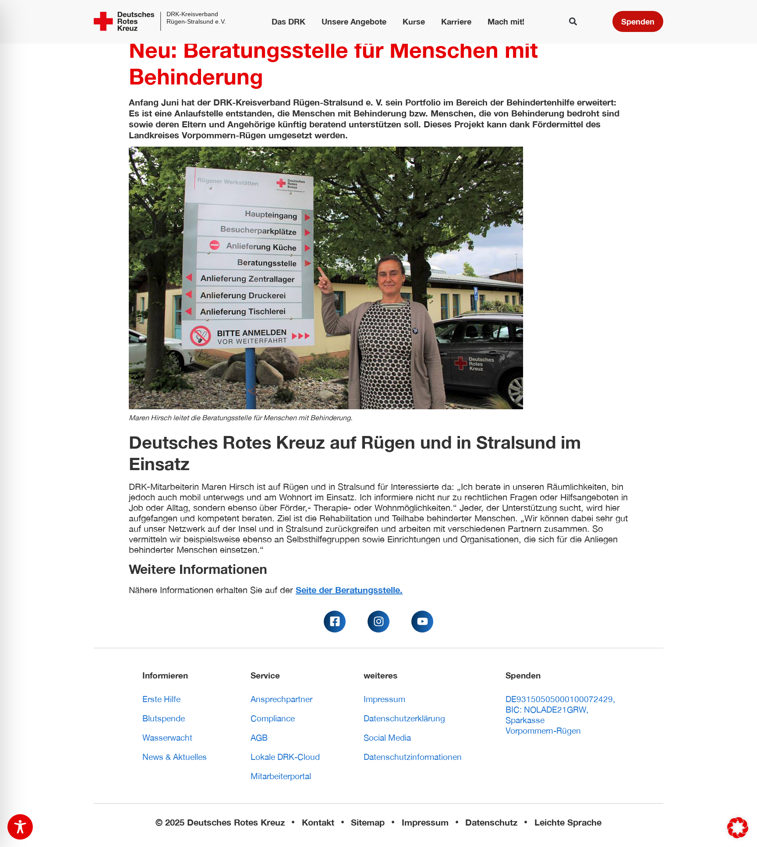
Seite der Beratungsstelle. (349, 589)
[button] (573, 21)
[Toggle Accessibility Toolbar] (20, 826)
